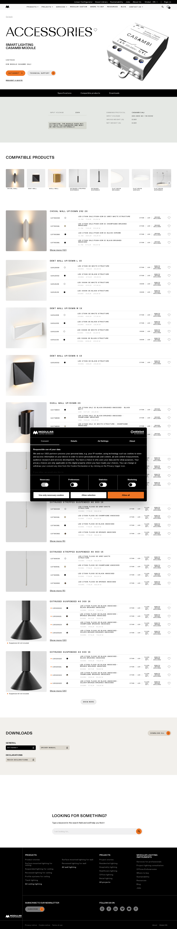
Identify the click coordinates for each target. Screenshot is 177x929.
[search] (139, 831)
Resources (141, 880)
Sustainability (116, 2)
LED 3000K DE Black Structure (93, 291)
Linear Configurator (83, 2)
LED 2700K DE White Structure (93, 266)
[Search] (163, 7)
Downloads (114, 93)
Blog (139, 884)
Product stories (32, 859)
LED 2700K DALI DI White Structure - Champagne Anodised (103, 424)
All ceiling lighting (33, 884)
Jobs (128, 2)
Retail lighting (105, 878)
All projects (104, 882)
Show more (88, 702)
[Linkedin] (115, 908)
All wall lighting (69, 867)
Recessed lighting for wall (74, 863)
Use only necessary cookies (51, 495)
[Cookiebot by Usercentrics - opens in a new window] (132, 432)
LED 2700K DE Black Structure (93, 274)
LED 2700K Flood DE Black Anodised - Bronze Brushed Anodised (99, 614)
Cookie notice (44, 925)
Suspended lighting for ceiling (39, 869)
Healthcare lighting (108, 871)
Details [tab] (74, 441)
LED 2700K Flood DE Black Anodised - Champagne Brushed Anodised (99, 623)
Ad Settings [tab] (103, 441)
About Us (137, 2)
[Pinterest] (136, 908)
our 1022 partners (49, 453)
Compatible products (90, 93)
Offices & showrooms (147, 869)
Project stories (106, 859)
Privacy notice (31, 925)
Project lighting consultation (150, 865)
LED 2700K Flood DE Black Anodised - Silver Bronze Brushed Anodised (99, 631)
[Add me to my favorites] (95, 30)
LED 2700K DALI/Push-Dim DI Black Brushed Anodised (100, 241)
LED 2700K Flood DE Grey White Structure (94, 507)
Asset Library (101, 2)
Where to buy (143, 873)
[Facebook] (109, 908)
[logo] (7, 6)
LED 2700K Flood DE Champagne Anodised (99, 516)
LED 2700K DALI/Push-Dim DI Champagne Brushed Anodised (102, 224)
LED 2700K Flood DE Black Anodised (96, 524)
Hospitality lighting (108, 867)
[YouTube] (129, 908)
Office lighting (106, 874)
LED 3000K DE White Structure (93, 282)
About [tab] (132, 441)
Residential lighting (108, 863)
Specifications (65, 93)
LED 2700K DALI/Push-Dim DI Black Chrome (99, 233)
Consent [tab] (45, 441)
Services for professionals (149, 862)
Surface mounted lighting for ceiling (38, 864)
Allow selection (88, 495)
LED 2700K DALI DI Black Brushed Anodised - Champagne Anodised (100, 416)
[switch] (74, 485)
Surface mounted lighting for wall (77, 859)
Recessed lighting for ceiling (38, 873)
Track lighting (31, 880)
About (154, 925)
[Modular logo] (14, 917)
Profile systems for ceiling (37, 876)
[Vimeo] (122, 908)
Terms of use (57, 925)
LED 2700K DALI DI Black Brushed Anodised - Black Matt (104, 408)
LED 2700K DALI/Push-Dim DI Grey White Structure (104, 216)
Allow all (126, 495)
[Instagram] (102, 908)
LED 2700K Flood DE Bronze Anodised (97, 532)
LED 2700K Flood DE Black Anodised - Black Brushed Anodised (99, 606)
